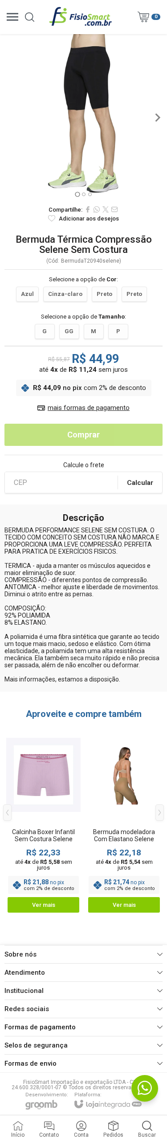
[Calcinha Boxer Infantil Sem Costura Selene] (43, 819)
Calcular (140, 483)
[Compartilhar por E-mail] (114, 209)
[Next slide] (157, 117)
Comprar (83, 434)
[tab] (77, 194)
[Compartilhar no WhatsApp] (97, 209)
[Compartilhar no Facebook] (88, 209)
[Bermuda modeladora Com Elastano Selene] (124, 819)
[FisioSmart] (81, 17)
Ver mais (43, 905)
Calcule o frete (83, 465)
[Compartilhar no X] (105, 209)
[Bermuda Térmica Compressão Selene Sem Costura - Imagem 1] (83, 117)
